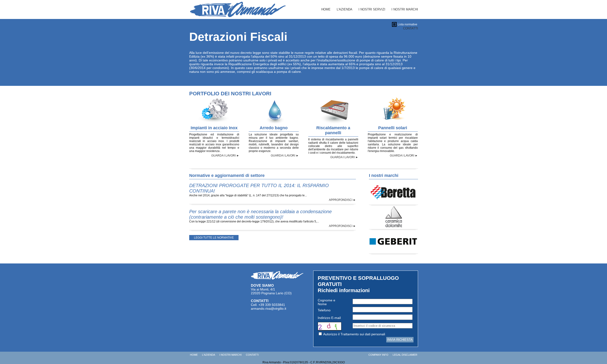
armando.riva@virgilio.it (268, 308)
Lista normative (407, 24)
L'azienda (344, 9)
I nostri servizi (372, 9)
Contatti (252, 354)
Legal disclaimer (405, 354)
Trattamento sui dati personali (362, 334)
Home (326, 9)
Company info (378, 354)
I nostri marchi (404, 9)
